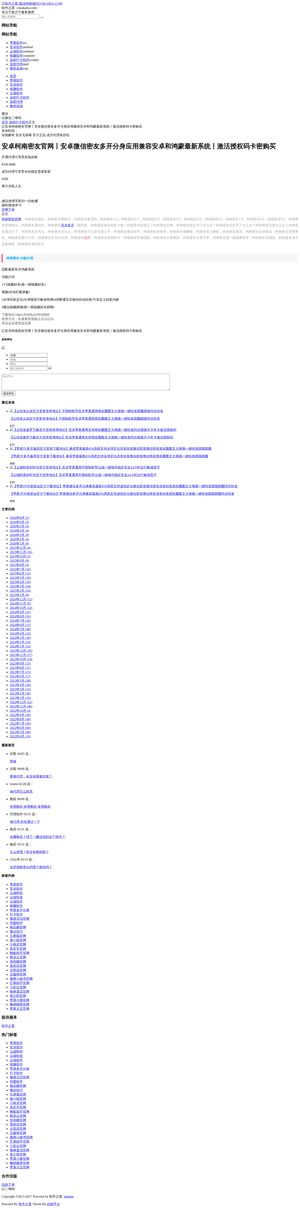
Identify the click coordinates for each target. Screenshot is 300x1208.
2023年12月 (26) (21, 650)
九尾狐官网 (18, 936)
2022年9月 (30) (20, 715)
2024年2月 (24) (20, 642)
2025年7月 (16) (20, 569)
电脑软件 (16, 55)
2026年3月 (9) (19, 535)
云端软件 (16, 51)
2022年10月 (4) (20, 710)
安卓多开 (67, 225)
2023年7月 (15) (20, 672)
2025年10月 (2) (20, 556)
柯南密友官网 (11, 219)
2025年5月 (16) (20, 578)
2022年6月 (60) (20, 728)
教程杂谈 (16, 68)
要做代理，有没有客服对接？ (31, 776)
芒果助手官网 (19, 983)
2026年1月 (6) (19, 543)
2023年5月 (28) (20, 680)
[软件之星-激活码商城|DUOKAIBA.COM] (32, 3)
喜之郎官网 (18, 996)
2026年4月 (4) (19, 530)
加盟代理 (16, 64)
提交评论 (8, 393)
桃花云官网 (18, 957)
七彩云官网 (18, 987)
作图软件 (16, 923)
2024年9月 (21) (20, 612)
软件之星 (8, 1026)
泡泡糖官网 (18, 961)
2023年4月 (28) (20, 685)
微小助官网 (18, 940)
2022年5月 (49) (20, 732)
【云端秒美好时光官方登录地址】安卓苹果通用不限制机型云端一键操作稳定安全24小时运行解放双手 (83, 475)
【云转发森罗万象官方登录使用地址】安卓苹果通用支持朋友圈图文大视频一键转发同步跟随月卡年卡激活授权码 (91, 437)
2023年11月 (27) (21, 655)
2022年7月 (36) (20, 723)
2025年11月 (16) (21, 552)
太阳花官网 (18, 970)
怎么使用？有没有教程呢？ (29, 852)
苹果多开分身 (19, 910)
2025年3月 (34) (20, 586)
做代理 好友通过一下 (25, 821)
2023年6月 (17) (20, 676)
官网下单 (8, 209)
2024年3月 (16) (20, 638)
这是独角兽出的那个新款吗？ (31, 867)
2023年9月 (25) (20, 663)
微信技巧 (16, 931)
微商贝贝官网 (19, 918)
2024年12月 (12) (21, 599)
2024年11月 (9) (20, 603)
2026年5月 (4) (19, 526)
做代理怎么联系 (21, 791)
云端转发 (16, 897)
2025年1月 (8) (19, 595)
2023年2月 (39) (20, 693)
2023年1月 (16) (20, 698)
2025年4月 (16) (20, 582)
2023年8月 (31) (20, 668)
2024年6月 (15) (20, 625)
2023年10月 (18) (21, 659)
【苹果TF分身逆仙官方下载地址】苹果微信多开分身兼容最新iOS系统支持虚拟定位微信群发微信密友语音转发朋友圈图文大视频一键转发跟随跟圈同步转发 (122, 493)
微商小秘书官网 (21, 978)
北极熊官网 (18, 974)
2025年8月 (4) (19, 565)
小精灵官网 (18, 944)
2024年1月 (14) (20, 646)
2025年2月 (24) (20, 590)
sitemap (69, 1196)
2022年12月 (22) (21, 702)
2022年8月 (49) (20, 719)
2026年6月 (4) (19, 522)
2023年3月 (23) (20, 689)
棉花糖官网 (18, 927)
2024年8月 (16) (20, 616)
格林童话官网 (19, 991)
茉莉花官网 (18, 966)
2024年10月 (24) (21, 608)
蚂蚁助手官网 (19, 953)
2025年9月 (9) (19, 560)
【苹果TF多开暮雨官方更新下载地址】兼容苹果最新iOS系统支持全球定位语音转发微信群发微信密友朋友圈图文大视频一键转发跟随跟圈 (109, 456)
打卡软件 (16, 914)
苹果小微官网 (19, 1000)
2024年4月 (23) (20, 633)
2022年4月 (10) (20, 736)
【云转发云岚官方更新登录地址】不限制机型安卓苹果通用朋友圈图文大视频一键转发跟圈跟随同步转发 (85, 418)
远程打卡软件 (19, 60)
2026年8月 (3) (19, 517)
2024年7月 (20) (20, 620)
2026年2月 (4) (19, 539)
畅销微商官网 (19, 1004)
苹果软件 (16, 42)
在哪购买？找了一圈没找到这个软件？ (37, 837)
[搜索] (41, 17)
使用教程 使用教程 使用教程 (30, 806)
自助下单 (8, 1184)
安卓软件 (16, 47)
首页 (13, 76)
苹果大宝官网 (19, 1008)
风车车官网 (18, 948)
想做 (13, 761)
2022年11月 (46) (21, 706)
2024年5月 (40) (20, 629)
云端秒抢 (16, 893)
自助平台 (53, 1204)
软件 (87, 237)
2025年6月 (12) (20, 573)
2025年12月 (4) (20, 547)
